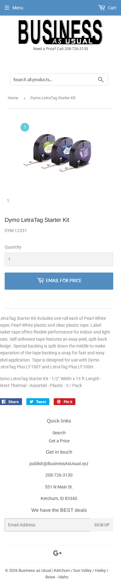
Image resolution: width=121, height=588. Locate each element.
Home (13, 98)
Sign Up (101, 525)
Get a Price (59, 440)
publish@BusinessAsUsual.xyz (58, 463)
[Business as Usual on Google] (57, 554)
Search (59, 432)
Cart (111, 7)
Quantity (13, 247)
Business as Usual (35, 570)
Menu (17, 7)
